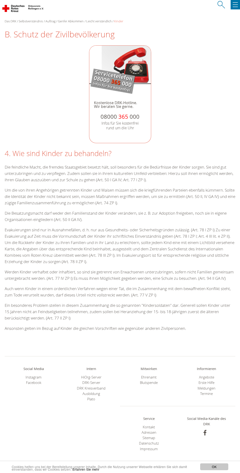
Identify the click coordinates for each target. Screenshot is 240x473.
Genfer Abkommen (71, 21)
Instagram (33, 377)
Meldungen (206, 388)
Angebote (206, 377)
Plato (91, 399)
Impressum (149, 449)
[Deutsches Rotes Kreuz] (13, 9)
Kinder (118, 21)
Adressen (149, 432)
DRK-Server (91, 382)
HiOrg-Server (91, 377)
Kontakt (149, 427)
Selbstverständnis (31, 21)
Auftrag (50, 21)
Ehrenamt (149, 377)
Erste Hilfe (206, 382)
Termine (206, 393)
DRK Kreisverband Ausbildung (91, 391)
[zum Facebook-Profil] (205, 433)
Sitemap (148, 438)
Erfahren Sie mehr (85, 469)
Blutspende (149, 382)
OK (214, 466)
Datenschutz (149, 443)
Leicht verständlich (99, 21)
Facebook (33, 382)
